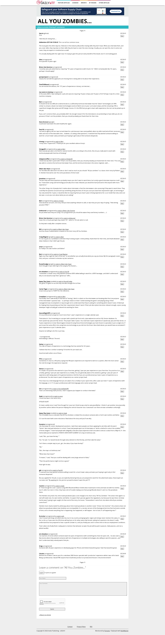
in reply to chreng (57, 201)
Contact (70, 626)
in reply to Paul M (63, 272)
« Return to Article (42, 27)
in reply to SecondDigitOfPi (60, 389)
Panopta (107, 631)
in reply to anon (58, 396)
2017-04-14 (123, 396)
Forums (93, 3)
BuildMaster (124, 631)
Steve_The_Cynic (44, 281)
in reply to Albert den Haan (60, 229)
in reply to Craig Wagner (60, 254)
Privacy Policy (81, 626)
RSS (91, 626)
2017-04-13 (123, 33)
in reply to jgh (59, 516)
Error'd (84, 3)
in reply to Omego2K (66, 159)
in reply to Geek (62, 413)
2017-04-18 (123, 534)
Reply (122, 36)
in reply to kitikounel (68, 218)
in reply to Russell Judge (64, 281)
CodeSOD (75, 3)
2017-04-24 (123, 553)
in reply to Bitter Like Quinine (65, 211)
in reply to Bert (58, 141)
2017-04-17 (123, 516)
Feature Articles (64, 3)
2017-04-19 (123, 546)
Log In (41, 573)
